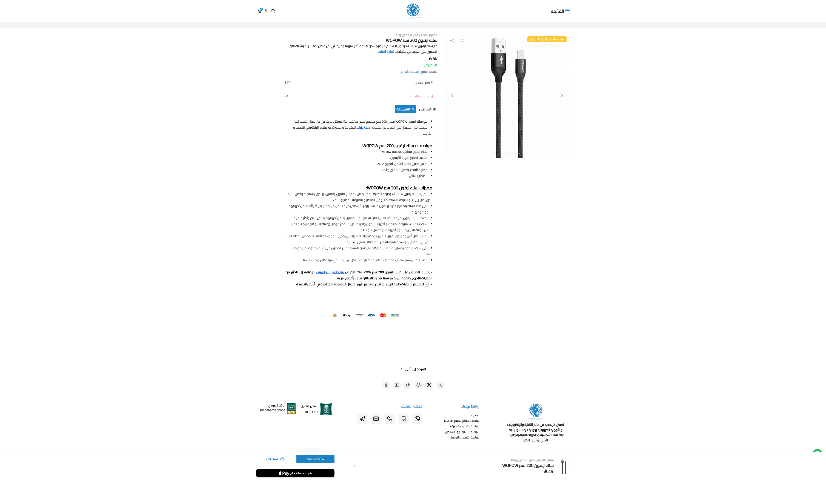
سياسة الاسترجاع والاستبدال (462, 431)
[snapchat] (418, 385)
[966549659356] (390, 419)
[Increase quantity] (365, 466)
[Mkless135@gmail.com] (376, 419)
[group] (507, 95)
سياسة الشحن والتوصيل (464, 437)
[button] (519, 153)
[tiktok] (407, 385)
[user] (266, 11)
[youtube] (397, 385)
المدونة (474, 415)
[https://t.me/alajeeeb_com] (362, 419)
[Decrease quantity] (343, 466)
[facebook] (386, 385)
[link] (535, 412)
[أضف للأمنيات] (462, 40)
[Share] (452, 40)
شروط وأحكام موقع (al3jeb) (461, 420)
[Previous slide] (562, 95)
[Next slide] (452, 95)
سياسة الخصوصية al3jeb (464, 426)
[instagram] (440, 385)
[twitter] (429, 385)
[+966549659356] (417, 419)
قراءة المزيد (386, 51)
